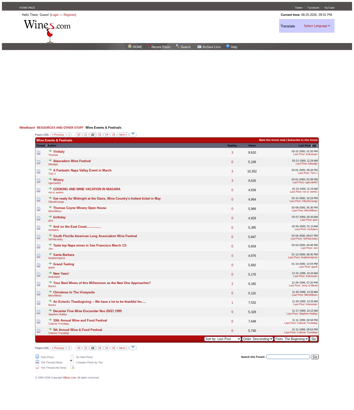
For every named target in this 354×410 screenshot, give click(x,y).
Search (185, 47)
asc (314, 145)
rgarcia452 (54, 183)
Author (51, 145)
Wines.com (69, 377)
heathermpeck (56, 258)
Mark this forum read (272, 140)
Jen (50, 248)
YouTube (329, 7)
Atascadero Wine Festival (72, 161)
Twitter (299, 7)
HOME (137, 47)
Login (55, 15)
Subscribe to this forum (303, 140)
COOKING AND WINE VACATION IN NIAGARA (86, 189)
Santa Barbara (63, 255)
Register (69, 15)
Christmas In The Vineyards (74, 292)
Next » (123, 134)
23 (99, 134)
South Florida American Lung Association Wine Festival (95, 236)
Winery (58, 180)
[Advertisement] (177, 86)
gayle (51, 267)
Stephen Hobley (57, 314)
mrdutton (53, 229)
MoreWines (55, 211)
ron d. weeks (56, 192)
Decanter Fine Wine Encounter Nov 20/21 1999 (87, 311)
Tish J (52, 173)
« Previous (58, 134)
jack (50, 220)
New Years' (61, 273)
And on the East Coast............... (77, 226)
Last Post (305, 145)
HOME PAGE (27, 7)
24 (106, 134)
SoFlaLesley (55, 239)
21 (85, 134)
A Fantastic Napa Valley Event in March (82, 170)
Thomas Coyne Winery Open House (79, 208)
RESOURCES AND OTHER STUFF (60, 127)
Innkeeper (312, 154)
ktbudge (53, 164)
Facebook (313, 7)
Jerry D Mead (310, 285)
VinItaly (59, 151)
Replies (232, 145)
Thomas (53, 154)
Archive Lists (212, 47)
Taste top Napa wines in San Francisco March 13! (89, 245)
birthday (59, 217)
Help (234, 47)
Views (252, 145)
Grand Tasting (63, 264)
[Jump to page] (133, 134)
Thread (40, 145)
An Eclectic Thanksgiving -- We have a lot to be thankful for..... (99, 301)
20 (78, 134)
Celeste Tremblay (58, 323)
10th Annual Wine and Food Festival (80, 320)
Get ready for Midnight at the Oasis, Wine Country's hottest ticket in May (107, 198)
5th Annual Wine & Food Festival (77, 330)
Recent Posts (160, 47)
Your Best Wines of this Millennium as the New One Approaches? (102, 283)
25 (113, 134)
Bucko (52, 286)
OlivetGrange (56, 201)
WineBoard (27, 127)
